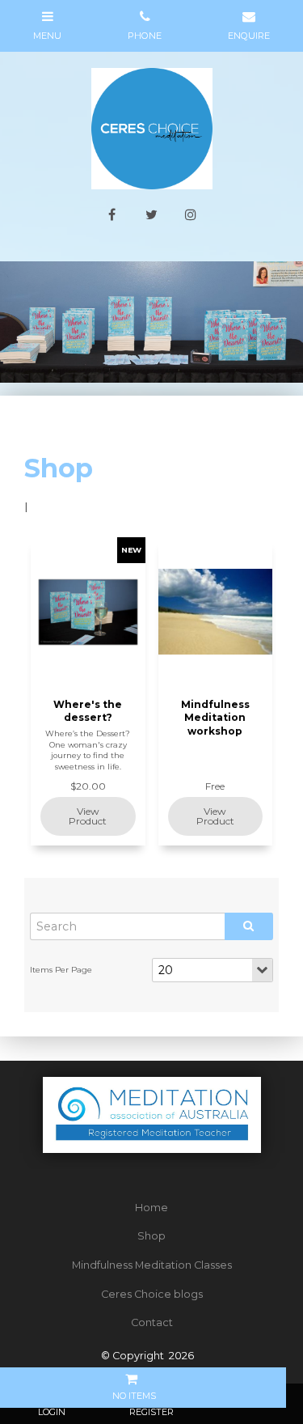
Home (151, 1208)
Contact (152, 1322)
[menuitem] (151, 1208)
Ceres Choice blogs (152, 1294)
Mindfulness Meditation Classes (152, 1265)
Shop (151, 1236)
